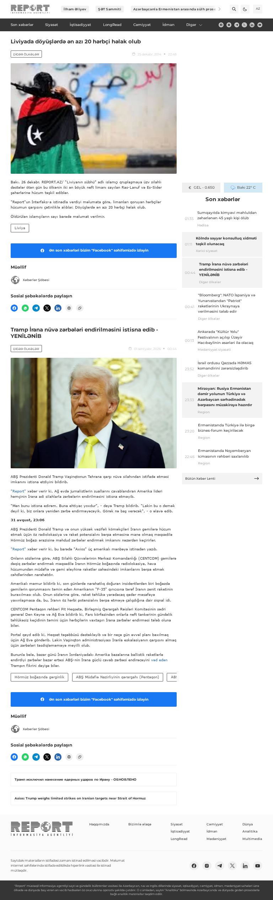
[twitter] (244, 24)
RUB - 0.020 (204, 187)
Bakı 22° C (246, 187)
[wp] (25, 308)
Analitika (249, 831)
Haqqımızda (99, 824)
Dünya (247, 824)
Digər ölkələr (26, 54)
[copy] (79, 308)
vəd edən (158, 660)
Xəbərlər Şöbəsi (36, 280)
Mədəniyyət (216, 839)
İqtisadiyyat (180, 831)
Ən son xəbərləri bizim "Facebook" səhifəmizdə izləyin (99, 250)
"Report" (18, 491)
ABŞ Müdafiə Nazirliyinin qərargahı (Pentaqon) (117, 677)
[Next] (216, 9)
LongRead (179, 839)
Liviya (20, 228)
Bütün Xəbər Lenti (200, 478)
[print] (69, 308)
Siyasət (177, 824)
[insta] (228, 24)
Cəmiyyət (215, 824)
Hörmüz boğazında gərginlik (39, 677)
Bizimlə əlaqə (139, 824)
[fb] (221, 24)
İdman (212, 831)
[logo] (30, 9)
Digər (191, 24)
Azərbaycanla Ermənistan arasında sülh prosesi (176, 9)
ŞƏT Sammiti (109, 9)
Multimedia (252, 839)
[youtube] (259, 24)
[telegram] (236, 24)
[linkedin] (252, 24)
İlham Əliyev (75, 9)
